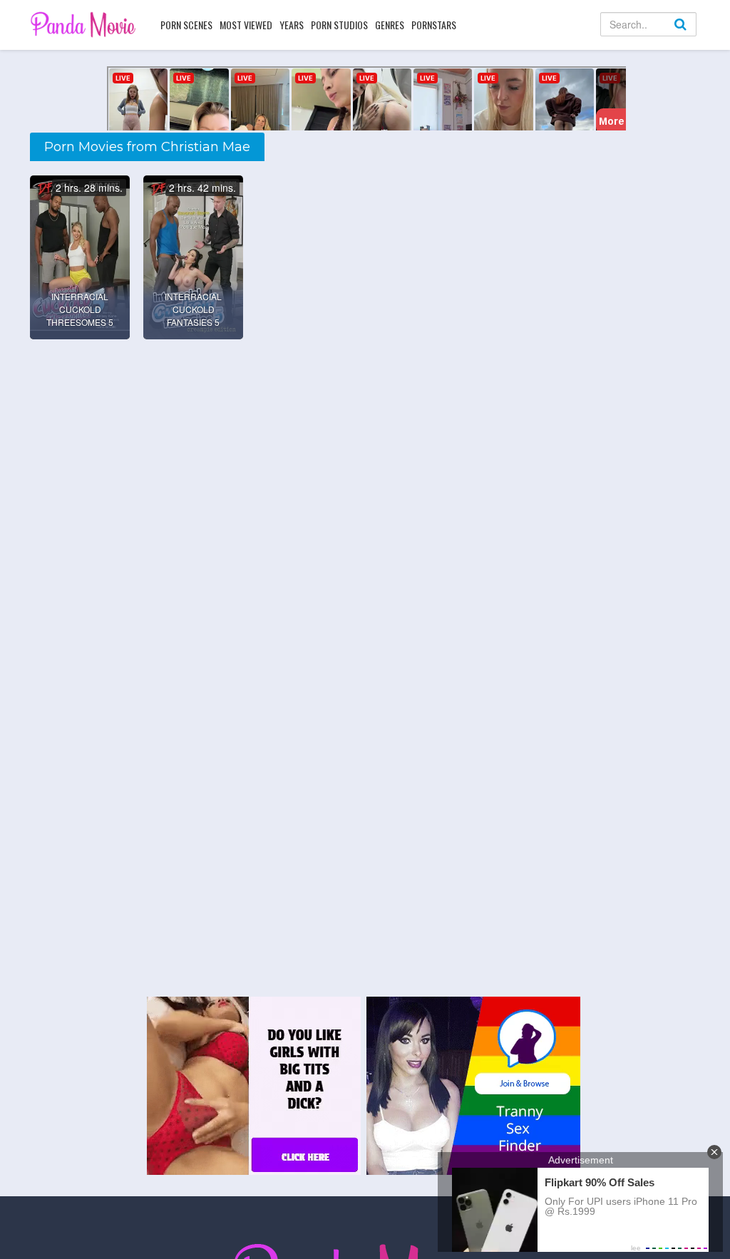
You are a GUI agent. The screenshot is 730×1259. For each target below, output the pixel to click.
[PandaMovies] (84, 24)
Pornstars (433, 24)
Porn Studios (339, 24)
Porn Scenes (186, 24)
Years (291, 24)
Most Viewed (246, 24)
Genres (389, 24)
